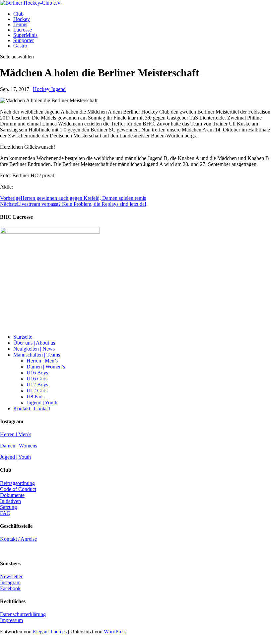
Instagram (10, 582)
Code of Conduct (18, 489)
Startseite (22, 337)
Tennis (20, 24)
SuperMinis (25, 35)
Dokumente (12, 495)
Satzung (8, 507)
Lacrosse (22, 30)
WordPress (115, 631)
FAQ (5, 513)
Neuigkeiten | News (34, 349)
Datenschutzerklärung (23, 614)
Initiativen (10, 501)
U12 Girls (37, 390)
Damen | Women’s (46, 366)
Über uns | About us (34, 343)
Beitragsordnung (17, 483)
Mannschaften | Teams (36, 355)
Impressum (11, 620)
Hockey (21, 19)
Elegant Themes (50, 631)
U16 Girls (37, 378)
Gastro (20, 45)
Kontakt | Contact (31, 408)
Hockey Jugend (49, 89)
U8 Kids (35, 396)
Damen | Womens (18, 445)
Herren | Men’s (42, 360)
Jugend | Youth (42, 402)
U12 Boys (37, 384)
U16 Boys (37, 372)
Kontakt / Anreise (18, 539)
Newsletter (11, 576)
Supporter (23, 40)
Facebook (10, 588)
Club (18, 14)
